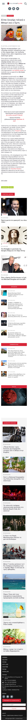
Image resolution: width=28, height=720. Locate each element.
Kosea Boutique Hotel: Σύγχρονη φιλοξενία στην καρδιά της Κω (15, 294)
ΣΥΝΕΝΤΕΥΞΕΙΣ (14, 344)
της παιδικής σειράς (18, 70)
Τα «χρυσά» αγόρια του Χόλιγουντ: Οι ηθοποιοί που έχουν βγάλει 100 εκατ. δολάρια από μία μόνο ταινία (17, 335)
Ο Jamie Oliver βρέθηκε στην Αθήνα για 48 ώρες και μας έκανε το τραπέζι (16, 375)
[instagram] (13, 8)
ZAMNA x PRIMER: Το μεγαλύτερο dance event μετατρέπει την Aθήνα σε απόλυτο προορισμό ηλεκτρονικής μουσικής (15, 305)
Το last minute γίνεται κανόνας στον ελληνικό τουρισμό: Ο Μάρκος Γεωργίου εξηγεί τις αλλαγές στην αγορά (17, 365)
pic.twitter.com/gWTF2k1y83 (14, 115)
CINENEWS (4, 187)
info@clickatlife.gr (10, 684)
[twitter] (17, 8)
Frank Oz (18, 130)
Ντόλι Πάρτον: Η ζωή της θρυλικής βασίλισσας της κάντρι (17, 315)
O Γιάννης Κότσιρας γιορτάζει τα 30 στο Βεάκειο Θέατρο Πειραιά (16, 324)
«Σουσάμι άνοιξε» (16, 168)
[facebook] (9, 8)
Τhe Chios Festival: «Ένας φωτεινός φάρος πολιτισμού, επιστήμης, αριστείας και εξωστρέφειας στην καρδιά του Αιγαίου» (17, 353)
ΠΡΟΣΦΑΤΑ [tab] (14, 286)
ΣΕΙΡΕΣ (11, 187)
